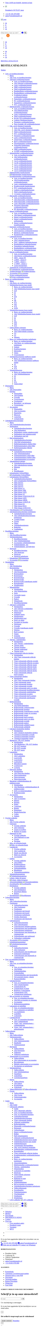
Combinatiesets (15, 1018)
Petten (16, 804)
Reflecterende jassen (21, 715)
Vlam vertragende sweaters (23, 694)
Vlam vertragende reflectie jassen (25, 665)
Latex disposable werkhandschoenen (26, 203)
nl (6, 27)
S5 (15, 378)
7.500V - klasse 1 (20, 262)
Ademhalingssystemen (17, 461)
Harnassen (13, 1047)
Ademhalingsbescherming (14, 421)
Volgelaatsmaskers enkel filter (24, 455)
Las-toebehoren (19, 1012)
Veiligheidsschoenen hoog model (21, 310)
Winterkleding (14, 587)
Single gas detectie (20, 853)
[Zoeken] (25, 33)
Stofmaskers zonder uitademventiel (26, 432)
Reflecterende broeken (22, 709)
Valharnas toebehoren (21, 1054)
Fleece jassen (18, 610)
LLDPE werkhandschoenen (23, 151)
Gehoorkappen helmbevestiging (25, 926)
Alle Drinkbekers (20, 890)
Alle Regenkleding (20, 572)
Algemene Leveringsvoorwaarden (17, 1273)
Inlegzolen (17, 351)
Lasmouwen (18, 766)
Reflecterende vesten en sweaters (25, 713)
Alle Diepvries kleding (22, 773)
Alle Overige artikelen (17, 822)
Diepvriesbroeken (20, 775)
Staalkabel (17, 1043)
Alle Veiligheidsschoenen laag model (26, 289)
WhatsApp (9, 1283)
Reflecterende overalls (21, 721)
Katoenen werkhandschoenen (20, 227)
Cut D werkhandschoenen (23, 167)
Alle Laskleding (19, 756)
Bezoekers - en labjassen (22, 403)
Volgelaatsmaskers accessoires (24, 459)
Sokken (16, 347)
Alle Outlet (13, 1105)
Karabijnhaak (18, 1085)
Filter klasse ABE (20, 490)
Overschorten (18, 405)
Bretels (16, 808)
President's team (15, 1225)
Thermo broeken (19, 647)
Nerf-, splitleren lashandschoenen (25, 242)
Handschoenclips (20, 812)
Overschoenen (19, 355)
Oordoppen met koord (21, 913)
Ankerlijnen (18, 1076)
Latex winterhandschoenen (23, 184)
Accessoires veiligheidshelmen (24, 543)
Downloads (9, 1215)
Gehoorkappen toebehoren (23, 930)
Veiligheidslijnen (15, 1068)
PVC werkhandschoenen (22, 105)
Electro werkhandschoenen (19, 252)
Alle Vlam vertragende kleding (24, 680)
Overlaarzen (18, 401)
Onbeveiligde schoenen (18, 328)
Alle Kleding (18, 395)
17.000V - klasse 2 (20, 264)
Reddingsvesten (19, 793)
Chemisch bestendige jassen (23, 738)
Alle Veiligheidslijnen (21, 1072)
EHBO (12, 859)
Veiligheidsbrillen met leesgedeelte (26, 975)
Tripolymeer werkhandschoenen (25, 140)
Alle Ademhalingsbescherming (20, 424)
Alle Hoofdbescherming (18, 535)
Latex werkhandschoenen (23, 85)
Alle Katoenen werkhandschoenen (26, 231)
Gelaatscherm (18, 419)
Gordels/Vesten (19, 519)
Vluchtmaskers (15, 510)
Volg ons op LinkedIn (10, 1245)
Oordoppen (13, 903)
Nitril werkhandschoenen (22, 89)
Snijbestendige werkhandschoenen (21, 153)
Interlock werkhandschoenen (24, 233)
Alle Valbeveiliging (16, 1035)
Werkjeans (17, 624)
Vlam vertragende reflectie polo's (25, 669)
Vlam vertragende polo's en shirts (25, 688)
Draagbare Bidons (20, 892)
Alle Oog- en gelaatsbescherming (21, 963)
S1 (15, 298)
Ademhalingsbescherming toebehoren (23, 512)
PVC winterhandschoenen (23, 188)
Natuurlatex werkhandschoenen (25, 99)
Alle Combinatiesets (21, 1021)
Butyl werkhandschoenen (23, 141)
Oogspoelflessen (19, 866)
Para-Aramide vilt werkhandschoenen (27, 124)
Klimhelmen (14, 558)
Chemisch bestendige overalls (24, 735)
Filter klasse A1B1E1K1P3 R (24, 496)
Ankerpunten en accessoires (19, 1056)
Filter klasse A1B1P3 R (22, 502)
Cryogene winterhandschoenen (24, 194)
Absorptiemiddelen (16, 882)
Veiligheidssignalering (17, 874)
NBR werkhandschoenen (22, 87)
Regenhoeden (19, 583)
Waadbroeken (19, 585)
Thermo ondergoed (20, 649)
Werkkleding (9, 562)
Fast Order (9, 1285)
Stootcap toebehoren (21, 556)
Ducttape (17, 841)
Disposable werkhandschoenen (20, 196)
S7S (15, 306)
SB (15, 300)
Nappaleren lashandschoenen (24, 246)
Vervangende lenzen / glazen (24, 977)
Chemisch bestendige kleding (20, 729)
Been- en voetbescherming (14, 279)
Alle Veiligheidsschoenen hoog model (27, 314)
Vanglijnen (17, 1074)
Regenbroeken (19, 578)
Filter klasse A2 (19, 494)
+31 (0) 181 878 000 (12, 14)
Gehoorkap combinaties (22, 938)
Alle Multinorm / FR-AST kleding (26, 744)
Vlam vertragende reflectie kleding (21, 653)
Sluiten (3, 70)
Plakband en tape (15, 833)
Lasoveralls (18, 758)
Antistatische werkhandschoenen (21, 267)
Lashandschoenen (16, 236)
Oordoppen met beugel (22, 911)
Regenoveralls (19, 579)
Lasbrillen (17, 1014)
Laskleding (13, 752)
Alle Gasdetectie (19, 851)
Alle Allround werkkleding (23, 609)
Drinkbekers (14, 886)
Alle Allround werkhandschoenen (25, 83)
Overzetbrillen (19, 973)
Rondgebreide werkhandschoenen (26, 234)
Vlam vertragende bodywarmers (25, 696)
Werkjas (17, 630)
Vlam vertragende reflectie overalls (26, 661)
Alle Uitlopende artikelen (22, 1111)
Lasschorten (18, 760)
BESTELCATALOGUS (9, 61)
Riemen (16, 802)
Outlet (7, 1101)
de (6, 23)
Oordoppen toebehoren (22, 915)
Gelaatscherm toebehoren (22, 994)
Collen (16, 814)
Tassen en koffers (20, 830)
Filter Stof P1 (18, 483)
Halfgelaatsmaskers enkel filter (24, 446)
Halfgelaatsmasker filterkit (23, 448)
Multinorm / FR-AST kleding (20, 740)
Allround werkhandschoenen (20, 79)
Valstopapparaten (15, 1037)
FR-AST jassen (19, 750)
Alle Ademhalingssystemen (23, 465)
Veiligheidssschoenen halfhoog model (23, 357)
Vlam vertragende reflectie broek (25, 667)
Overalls (17, 397)
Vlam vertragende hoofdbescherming (27, 690)
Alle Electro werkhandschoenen (25, 256)
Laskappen (18, 1016)
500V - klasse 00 (20, 258)
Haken (12, 1080)
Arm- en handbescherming (14, 74)
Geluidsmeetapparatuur (18, 942)
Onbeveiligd (18, 384)
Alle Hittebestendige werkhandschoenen (21, 111)
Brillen (12, 965)
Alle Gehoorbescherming (18, 901)
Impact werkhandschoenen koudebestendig (23, 224)
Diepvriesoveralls (20, 779)
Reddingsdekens (19, 864)
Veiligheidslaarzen (16, 370)
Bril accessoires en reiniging (19, 996)
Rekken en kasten (20, 831)
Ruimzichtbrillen (19, 979)
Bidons (16, 893)
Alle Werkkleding (16, 566)
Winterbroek (18, 601)
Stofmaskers (14, 426)
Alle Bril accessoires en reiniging (25, 1000)
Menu (12, 76)
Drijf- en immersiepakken (23, 791)
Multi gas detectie (20, 855)
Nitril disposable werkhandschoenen (26, 202)
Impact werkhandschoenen (19, 211)
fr (5, 25)
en (6, 29)
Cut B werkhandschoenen (23, 163)
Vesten (16, 634)
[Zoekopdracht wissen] (22, 33)
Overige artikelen (11, 818)
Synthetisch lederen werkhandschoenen (20, 96)
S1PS (16, 308)
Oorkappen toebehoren (22, 954)
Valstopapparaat (19, 1045)
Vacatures (13, 1227)
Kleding (12, 391)
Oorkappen (13, 946)
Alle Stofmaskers (20, 430)
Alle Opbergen (19, 828)
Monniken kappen (20, 764)
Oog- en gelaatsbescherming (15, 959)
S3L (15, 304)
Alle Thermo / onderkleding (23, 643)
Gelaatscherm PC (20, 986)
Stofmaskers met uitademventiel (25, 434)
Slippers (17, 337)
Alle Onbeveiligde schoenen (24, 331)
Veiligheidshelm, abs (21, 545)
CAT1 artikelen (15, 1200)
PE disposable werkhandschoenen (26, 209)
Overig (16, 521)
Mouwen (17, 415)
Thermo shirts (19, 645)
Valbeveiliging (10, 1031)
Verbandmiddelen (20, 868)
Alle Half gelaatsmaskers (22, 442)
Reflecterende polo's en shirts (24, 719)
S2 (15, 295)
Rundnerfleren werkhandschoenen (26, 91)
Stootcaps (13, 548)
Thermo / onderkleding (17, 640)
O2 (15, 333)
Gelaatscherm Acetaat (21, 988)
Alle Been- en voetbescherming (20, 283)
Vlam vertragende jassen (22, 682)
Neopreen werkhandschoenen (24, 122)
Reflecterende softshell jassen (24, 725)
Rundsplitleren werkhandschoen (25, 93)
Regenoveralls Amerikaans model (25, 581)
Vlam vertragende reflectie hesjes (25, 671)
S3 (15, 293)
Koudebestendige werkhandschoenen (22, 176)
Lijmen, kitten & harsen (18, 878)
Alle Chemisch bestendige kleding (26, 733)
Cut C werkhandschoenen (23, 165)
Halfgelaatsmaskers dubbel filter (25, 444)
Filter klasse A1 (19, 488)
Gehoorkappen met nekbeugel (24, 936)
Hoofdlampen (14, 895)
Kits (15, 469)
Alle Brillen (18, 969)
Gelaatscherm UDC (21, 992)
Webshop (8, 1212)
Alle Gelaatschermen (21, 985)
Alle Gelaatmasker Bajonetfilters (25, 481)
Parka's (16, 599)
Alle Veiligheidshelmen (22, 541)
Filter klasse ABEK (20, 500)
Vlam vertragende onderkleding (25, 692)
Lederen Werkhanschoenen (23, 120)
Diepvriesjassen (19, 777)
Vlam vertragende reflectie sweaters (26, 663)
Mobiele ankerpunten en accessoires (26, 1064)
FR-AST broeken (20, 746)
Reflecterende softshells (22, 727)
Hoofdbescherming (11, 531)
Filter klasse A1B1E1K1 (22, 508)
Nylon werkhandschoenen (19, 275)
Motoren (17, 467)
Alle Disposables (15, 390)
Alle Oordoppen (19, 907)
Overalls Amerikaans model (23, 628)
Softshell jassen (19, 614)
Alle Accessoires (19, 411)
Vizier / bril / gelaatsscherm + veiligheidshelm (24, 1024)
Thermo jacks (18, 651)
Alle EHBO (18, 862)
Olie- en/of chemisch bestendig (20, 126)
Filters (16, 523)
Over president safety (17, 1223)
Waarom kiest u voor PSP (14, 1275)
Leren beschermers (20, 265)
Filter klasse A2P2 (20, 498)
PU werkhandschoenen (22, 101)
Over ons (8, 1221)
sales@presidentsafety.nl (13, 16)
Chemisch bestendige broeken (24, 736)
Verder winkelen (7, 1321)
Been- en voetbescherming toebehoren (23, 339)
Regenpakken (19, 574)
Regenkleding (14, 568)
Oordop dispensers (20, 917)
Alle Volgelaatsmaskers (22, 454)
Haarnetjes (17, 413)
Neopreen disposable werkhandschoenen (21, 206)
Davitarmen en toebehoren (23, 1066)
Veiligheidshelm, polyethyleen (24, 547)
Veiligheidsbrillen (20, 971)
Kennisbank (9, 1272)
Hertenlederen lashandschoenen (25, 250)
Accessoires (14, 273)
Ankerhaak (18, 1087)
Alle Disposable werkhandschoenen (26, 200)
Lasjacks (17, 767)
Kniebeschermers (20, 349)
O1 (15, 335)
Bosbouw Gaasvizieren (22, 990)
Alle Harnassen (19, 1050)
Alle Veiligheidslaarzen (22, 374)
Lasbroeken (18, 762)
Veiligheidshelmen (16, 537)
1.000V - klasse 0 (20, 260)
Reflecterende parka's (21, 723)
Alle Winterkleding (20, 591)
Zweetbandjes (14, 884)
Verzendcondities (11, 1279)
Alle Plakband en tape (21, 837)
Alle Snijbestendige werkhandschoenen (20, 158)
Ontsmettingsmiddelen (21, 872)
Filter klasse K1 (19, 504)
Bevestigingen (19, 1062)
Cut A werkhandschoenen (23, 161)
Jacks (16, 593)
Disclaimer (9, 1277)
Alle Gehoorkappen (21, 924)
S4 (15, 380)
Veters (16, 353)
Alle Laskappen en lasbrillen (24, 1010)
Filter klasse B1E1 (20, 506)
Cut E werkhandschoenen (23, 169)
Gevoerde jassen (19, 595)
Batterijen (17, 527)
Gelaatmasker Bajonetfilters (19, 477)
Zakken (16, 816)
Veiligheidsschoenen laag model (21, 285)
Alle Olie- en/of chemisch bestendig (26, 130)
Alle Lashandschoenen (22, 240)
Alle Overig (18, 1095)
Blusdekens (18, 870)
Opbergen (13, 824)
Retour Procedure (11, 1281)
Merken (8, 1213)
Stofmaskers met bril (21, 436)
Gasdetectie (14, 847)
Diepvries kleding (16, 769)
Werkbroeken (18, 616)
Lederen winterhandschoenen (24, 190)
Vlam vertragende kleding (19, 676)
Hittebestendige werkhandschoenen (22, 107)
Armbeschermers (15, 271)
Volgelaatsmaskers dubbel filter (24, 457)
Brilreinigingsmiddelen (22, 1004)
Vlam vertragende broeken (23, 684)
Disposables (9, 386)
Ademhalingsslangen (21, 525)
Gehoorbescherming (12, 897)
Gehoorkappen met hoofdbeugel (25, 928)
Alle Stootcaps (19, 552)
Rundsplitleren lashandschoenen (25, 244)
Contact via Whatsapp (28, 1245)
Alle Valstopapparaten (21, 1041)
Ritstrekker (18, 810)
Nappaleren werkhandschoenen (25, 103)
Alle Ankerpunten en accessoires (25, 1060)
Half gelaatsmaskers (16, 438)
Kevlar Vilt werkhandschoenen (24, 118)
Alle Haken (18, 1083)
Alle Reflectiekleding (21, 705)
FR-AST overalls (20, 748)
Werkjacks (17, 612)
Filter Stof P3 (18, 486)
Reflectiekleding (15, 702)
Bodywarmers (19, 632)
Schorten (17, 636)
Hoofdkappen (19, 471)
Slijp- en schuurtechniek (18, 843)
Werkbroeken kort (20, 618)
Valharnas (17, 1052)
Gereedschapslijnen (20, 1078)
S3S (15, 297)
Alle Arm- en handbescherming (20, 77)
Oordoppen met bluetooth (23, 919)
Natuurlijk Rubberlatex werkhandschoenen (22, 146)
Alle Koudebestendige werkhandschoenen (21, 181)
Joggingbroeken (19, 638)
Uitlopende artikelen (17, 1107)
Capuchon (17, 417)
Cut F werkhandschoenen (23, 171)
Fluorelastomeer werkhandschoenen (26, 143)
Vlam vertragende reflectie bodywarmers (23, 673)
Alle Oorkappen (19, 950)
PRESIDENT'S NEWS (13, 1217)
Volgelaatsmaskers (16, 450)
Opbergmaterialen (20, 1097)
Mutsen (16, 800)
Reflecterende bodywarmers (23, 717)
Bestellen (16, 1321)
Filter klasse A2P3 (20, 492)
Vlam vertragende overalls (23, 686)
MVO (12, 1229)
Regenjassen (18, 576)
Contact (8, 1219)
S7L (15, 302)
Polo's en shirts (19, 620)
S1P (15, 291)
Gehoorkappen (15, 921)
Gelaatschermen (15, 981)
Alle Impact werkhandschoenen (25, 215)
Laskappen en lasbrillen (18, 1006)
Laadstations (18, 529)
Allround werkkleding (17, 605)
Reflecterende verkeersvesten (24, 707)
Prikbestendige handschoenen (20, 172)
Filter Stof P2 (18, 485)
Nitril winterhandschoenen (23, 192)
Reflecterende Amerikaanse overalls (26, 711)
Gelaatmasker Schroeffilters (19, 473)
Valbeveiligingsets (16, 1089)
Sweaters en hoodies (21, 622)
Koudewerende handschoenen (24, 186)
